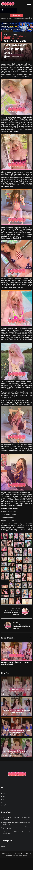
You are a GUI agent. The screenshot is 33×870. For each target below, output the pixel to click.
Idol (4, 802)
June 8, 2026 (12, 714)
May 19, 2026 (13, 734)
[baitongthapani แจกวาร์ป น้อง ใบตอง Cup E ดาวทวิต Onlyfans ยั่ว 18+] (16, 747)
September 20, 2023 (17, 56)
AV (3, 799)
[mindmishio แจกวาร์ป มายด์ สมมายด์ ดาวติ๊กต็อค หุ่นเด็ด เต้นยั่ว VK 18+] (16, 726)
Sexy (4, 796)
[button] (4, 536)
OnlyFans (7, 37)
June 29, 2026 (13, 694)
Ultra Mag (24, 855)
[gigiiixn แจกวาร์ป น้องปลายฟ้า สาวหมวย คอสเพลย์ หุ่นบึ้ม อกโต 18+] (16, 686)
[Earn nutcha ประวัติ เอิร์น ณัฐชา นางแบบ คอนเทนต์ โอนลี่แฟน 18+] (16, 706)
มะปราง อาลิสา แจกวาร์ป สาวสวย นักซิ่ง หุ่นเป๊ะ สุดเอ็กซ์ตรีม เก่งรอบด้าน (21, 626)
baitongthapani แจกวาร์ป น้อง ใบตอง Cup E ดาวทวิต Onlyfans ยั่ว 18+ (16, 18)
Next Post (15, 622)
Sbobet (3, 846)
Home (4, 793)
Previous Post (16, 608)
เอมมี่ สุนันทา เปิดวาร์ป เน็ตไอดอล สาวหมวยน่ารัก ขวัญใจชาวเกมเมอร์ (11, 612)
